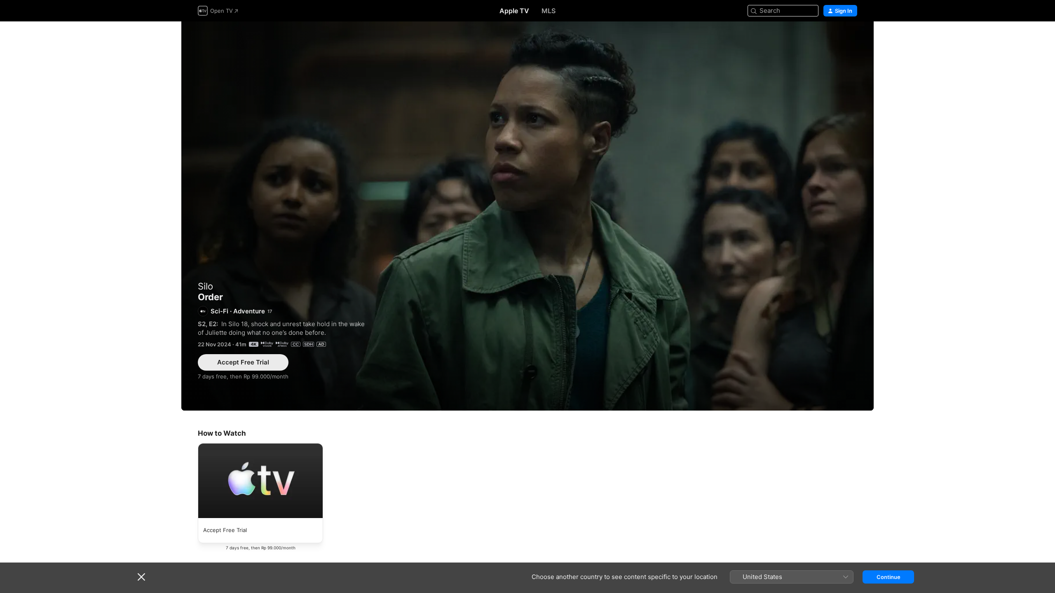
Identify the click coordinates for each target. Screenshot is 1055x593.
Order (527, 216)
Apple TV (514, 11)
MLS (549, 11)
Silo (205, 286)
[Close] (141, 577)
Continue (888, 577)
